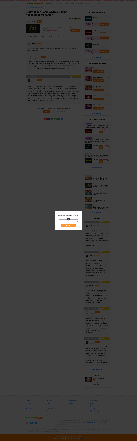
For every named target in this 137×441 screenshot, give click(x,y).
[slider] (68, 219)
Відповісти (68, 225)
